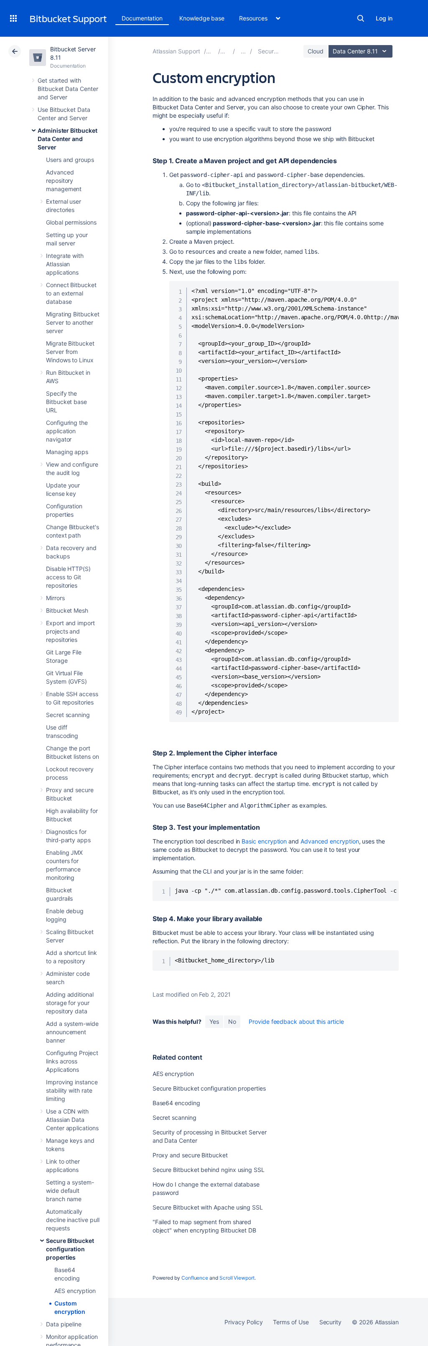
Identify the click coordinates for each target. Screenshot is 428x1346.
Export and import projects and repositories (70, 631)
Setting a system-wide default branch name (70, 1190)
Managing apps (67, 451)
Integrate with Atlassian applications (65, 264)
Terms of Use (290, 1322)
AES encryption (75, 1290)
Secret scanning (68, 714)
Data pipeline (64, 1324)
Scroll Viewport (237, 1278)
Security (330, 1322)
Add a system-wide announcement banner (72, 1032)
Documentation (142, 18)
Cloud (316, 51)
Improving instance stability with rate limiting (72, 1090)
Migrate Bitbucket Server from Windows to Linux (70, 352)
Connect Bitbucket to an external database (71, 293)
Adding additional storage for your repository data (70, 1003)
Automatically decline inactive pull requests (72, 1220)
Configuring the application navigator (67, 431)
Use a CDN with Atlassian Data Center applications (72, 1119)
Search (360, 18)
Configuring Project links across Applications (72, 1061)
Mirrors (55, 597)
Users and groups (70, 159)
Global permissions (71, 222)
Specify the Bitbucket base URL (66, 402)
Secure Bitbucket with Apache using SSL (208, 1207)
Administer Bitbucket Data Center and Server (67, 139)
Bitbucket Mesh (67, 610)
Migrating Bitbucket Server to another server (72, 322)
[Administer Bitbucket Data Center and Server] (243, 51)
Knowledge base (201, 18)
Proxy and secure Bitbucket (190, 1155)
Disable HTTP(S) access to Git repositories (68, 577)
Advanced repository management (64, 180)
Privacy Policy (243, 1322)
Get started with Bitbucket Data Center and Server (68, 89)
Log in (384, 18)
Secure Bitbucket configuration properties (70, 1249)
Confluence (194, 1278)
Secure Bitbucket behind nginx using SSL (209, 1169)
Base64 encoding (176, 1102)
